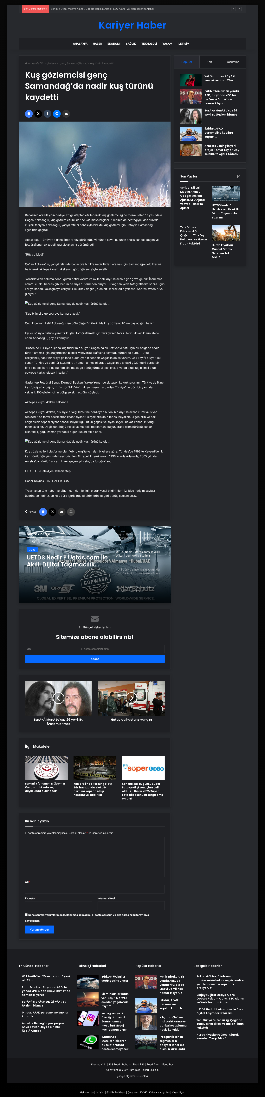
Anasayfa (80, 43)
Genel (32, 549)
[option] (95, 564)
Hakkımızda (87, 1092)
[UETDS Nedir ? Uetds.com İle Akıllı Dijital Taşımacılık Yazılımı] (226, 194)
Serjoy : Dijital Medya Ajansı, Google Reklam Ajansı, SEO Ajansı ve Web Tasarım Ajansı (102, 8)
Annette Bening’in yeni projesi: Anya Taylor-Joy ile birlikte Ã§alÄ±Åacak (221, 150)
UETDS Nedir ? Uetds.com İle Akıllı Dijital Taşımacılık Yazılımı (67, 561)
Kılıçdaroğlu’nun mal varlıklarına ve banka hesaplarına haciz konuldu (173, 1023)
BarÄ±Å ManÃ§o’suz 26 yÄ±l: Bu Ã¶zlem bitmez (220, 113)
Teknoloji (149, 43)
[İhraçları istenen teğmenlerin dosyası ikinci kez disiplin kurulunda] (146, 1042)
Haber (97, 43)
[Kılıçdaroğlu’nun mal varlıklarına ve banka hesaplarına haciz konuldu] (146, 1022)
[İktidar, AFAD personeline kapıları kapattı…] (191, 134)
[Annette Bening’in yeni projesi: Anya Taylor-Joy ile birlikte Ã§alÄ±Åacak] (191, 150)
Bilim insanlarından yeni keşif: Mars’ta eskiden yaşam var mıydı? (115, 1000)
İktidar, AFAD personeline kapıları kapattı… (218, 133)
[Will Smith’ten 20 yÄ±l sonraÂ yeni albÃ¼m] (191, 80)
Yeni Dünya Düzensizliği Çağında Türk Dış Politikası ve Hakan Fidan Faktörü (193, 235)
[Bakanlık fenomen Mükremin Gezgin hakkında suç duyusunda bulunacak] (46, 768)
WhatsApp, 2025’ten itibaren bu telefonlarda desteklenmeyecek (114, 1043)
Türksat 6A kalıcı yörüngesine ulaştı (114, 979)
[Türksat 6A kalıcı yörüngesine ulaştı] (88, 982)
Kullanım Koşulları (159, 1092)
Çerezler (133, 1092)
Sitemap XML (98, 1064)
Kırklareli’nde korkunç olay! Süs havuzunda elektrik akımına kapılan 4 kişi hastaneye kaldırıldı (93, 789)
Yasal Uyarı (178, 1092)
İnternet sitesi (106, 898)
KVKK (143, 1092)
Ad (27, 881)
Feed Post (168, 1064)
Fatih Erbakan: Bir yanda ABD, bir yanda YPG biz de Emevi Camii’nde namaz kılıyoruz (221, 97)
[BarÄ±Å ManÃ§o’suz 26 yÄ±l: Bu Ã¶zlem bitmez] (191, 116)
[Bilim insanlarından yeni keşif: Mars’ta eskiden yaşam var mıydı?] (88, 999)
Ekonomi (113, 43)
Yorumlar (232, 62)
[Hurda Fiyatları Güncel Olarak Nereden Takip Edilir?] (226, 233)
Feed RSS (139, 1064)
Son (209, 62)
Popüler (186, 62)
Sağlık (131, 43)
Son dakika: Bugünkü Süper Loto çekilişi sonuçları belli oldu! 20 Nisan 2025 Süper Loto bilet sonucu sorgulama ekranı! (142, 791)
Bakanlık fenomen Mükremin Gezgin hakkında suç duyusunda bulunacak (45, 787)
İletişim (183, 43)
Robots (126, 1064)
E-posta (31, 898)
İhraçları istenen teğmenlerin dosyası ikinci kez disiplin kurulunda (172, 1043)
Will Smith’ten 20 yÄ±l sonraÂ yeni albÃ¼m (219, 78)
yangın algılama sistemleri (132, 1076)
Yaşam (167, 43)
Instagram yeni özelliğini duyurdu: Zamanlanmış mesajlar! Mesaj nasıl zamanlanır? (114, 1021)
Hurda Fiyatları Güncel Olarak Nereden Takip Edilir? (222, 251)
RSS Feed (114, 1064)
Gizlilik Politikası (116, 1092)
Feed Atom (153, 1064)
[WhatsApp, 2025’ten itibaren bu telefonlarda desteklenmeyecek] (88, 1042)
